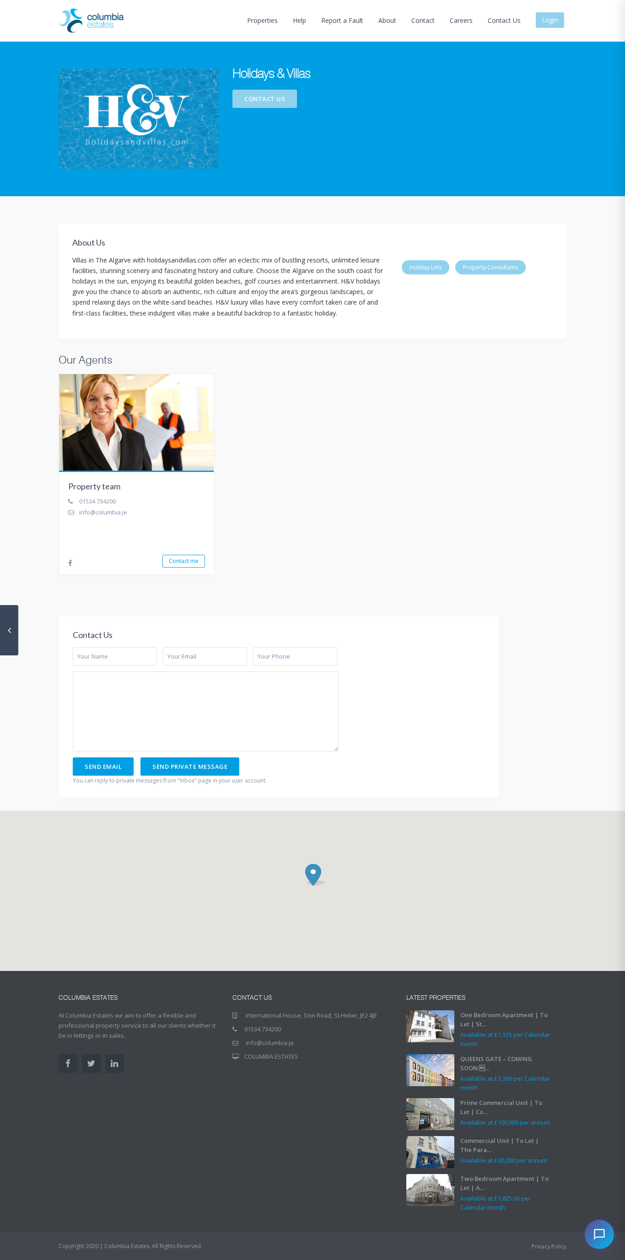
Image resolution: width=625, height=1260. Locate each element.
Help (299, 20)
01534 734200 (97, 501)
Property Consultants (490, 267)
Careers (461, 20)
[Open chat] (599, 1234)
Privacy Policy (549, 1246)
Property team (94, 486)
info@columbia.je (103, 512)
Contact (423, 20)
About (387, 20)
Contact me (184, 561)
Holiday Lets (425, 267)
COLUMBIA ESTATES (271, 1056)
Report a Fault (342, 20)
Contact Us (504, 20)
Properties (262, 20)
